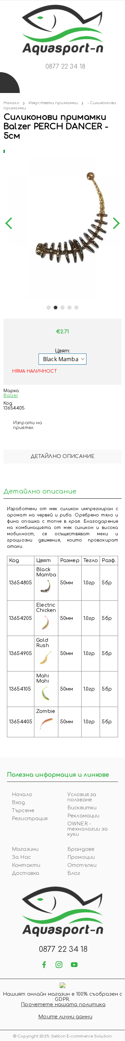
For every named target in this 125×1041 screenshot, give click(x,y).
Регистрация (30, 818)
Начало (11, 103)
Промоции (81, 857)
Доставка (25, 873)
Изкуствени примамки (53, 103)
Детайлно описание (62, 456)
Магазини (25, 849)
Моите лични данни (65, 1016)
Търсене (23, 810)
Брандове (80, 849)
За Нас (21, 857)
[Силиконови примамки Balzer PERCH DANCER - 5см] (4, 150)
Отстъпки (82, 865)
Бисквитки (82, 807)
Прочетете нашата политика (63, 1004)
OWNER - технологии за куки (87, 829)
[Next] (114, 224)
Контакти (26, 865)
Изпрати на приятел (27, 425)
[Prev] (11, 224)
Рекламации (83, 815)
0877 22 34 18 (65, 66)
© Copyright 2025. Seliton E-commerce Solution (62, 1036)
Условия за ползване (81, 797)
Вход (18, 802)
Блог (74, 873)
